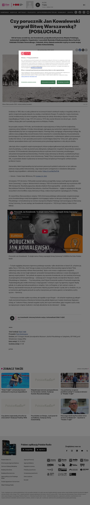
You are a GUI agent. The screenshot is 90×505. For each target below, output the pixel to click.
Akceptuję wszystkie (63, 82)
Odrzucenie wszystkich (48, 82)
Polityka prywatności (36, 67)
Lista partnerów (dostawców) (29, 76)
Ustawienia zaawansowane (28, 82)
